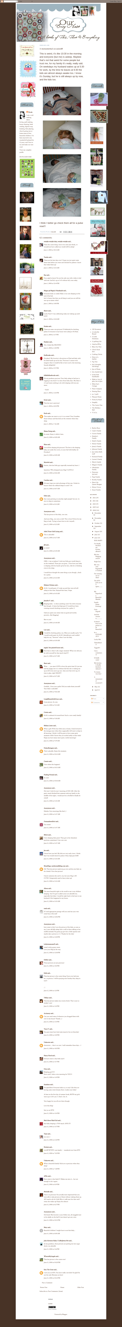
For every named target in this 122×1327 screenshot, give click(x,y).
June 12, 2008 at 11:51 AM (52, 859)
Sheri (45, 663)
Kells (45, 973)
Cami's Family (96, 431)
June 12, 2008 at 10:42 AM (52, 754)
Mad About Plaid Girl (50, 1120)
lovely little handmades (95, 376)
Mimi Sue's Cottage (95, 385)
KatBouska (47, 355)
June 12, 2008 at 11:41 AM (52, 801)
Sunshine (47, 1084)
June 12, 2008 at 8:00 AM (52, 437)
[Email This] (64, 232)
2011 (94, 501)
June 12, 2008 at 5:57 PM (51, 1127)
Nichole (46, 1147)
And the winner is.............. (98, 617)
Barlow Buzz (96, 428)
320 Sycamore (96, 329)
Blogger (64, 1314)
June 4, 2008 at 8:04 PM (51, 406)
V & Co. (94, 413)
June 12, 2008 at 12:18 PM (52, 937)
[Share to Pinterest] (71, 232)
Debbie (46, 960)
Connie (46, 761)
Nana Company (97, 389)
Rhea (45, 444)
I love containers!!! (98, 653)
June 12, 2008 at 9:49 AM (52, 741)
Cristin (46, 712)
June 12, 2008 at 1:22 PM (51, 1006)
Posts (94, 699)
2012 (94, 498)
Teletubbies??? (98, 644)
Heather (46, 342)
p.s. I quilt (95, 394)
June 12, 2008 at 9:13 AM (51, 705)
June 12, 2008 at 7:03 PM (52, 1153)
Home (62, 1287)
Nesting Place (96, 391)
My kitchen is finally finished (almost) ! (97, 666)
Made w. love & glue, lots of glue (97, 380)
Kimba (46, 326)
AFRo (46, 1176)
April (96, 690)
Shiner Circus (96, 487)
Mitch (46, 835)
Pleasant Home (96, 397)
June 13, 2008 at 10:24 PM (52, 1278)
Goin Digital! (97, 610)
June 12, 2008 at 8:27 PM (51, 1205)
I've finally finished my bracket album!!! (97, 547)
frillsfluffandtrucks (50, 375)
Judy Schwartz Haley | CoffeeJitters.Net (56, 1241)
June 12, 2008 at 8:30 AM (52, 551)
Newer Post (43, 1287)
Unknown (47, 1042)
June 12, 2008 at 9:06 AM (52, 692)
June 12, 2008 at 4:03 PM (52, 1048)
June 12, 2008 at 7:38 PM (51, 1169)
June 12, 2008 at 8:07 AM (52, 489)
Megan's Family (97, 465)
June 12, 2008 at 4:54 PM (51, 1113)
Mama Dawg (48, 431)
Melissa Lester (48, 726)
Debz (45, 496)
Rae (45, 275)
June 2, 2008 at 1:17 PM (51, 335)
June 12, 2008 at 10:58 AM (52, 781)
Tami (45, 1134)
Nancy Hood (48, 1056)
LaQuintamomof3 (49, 944)
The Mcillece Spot (96, 409)
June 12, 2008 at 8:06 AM (52, 473)
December (98, 513)
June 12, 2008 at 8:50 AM (52, 640)
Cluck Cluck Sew (96, 351)
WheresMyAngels (49, 1256)
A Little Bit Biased (95, 333)
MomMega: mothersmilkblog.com (54, 866)
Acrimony (47, 1013)
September (98, 526)
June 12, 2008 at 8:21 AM (51, 524)
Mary (45, 1227)
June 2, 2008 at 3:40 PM (51, 348)
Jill (45, 545)
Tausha (46, 257)
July (96, 535)
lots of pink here (97, 372)
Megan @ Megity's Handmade (53, 291)
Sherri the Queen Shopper (97, 483)
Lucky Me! (97, 639)
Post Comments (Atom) (55, 1291)
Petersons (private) (95, 473)
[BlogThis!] (66, 232)
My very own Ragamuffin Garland (98, 568)
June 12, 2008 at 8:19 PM (51, 1184)
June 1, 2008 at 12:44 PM (51, 283)
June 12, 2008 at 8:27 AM (52, 538)
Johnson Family (97, 449)
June (96, 538)
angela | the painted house (52, 648)
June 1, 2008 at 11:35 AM (51, 268)
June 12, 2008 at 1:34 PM (51, 1022)
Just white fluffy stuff (97, 453)
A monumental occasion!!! (98, 680)
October (97, 523)
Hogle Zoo (97, 562)
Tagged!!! (97, 648)
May (96, 687)
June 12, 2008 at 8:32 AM (52, 578)
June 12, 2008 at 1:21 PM (51, 991)
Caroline (46, 480)
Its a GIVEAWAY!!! (98, 634)
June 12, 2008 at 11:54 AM (52, 881)
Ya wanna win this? (97, 673)
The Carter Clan (97, 405)
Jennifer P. (47, 601)
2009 (94, 507)
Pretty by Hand (97, 400)
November (98, 518)
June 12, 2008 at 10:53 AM (52, 767)
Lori (45, 630)
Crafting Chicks (97, 354)
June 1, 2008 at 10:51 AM (51, 250)
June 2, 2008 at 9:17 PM (51, 368)
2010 (94, 504)
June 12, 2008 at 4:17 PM (51, 1062)
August (97, 531)
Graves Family (96, 434)
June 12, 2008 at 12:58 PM (52, 953)
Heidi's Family (96, 441)
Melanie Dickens (49, 585)
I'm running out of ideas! (98, 576)
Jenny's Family (96, 446)
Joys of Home (96, 369)
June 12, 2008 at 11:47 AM (52, 814)
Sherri (46, 311)
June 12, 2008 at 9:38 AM (52, 718)
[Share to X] (68, 232)
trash (45, 908)
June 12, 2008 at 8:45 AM (52, 593)
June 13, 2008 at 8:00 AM (52, 1233)
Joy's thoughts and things (96, 365)
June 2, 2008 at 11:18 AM (51, 319)
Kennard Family (97, 457)
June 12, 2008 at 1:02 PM (51, 966)
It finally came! (96, 659)
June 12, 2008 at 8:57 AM (52, 656)
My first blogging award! (97, 557)
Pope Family (96, 477)
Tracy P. (46, 1029)
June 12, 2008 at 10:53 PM (52, 1220)
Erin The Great (48, 1270)
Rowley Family (97, 480)
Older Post (80, 1287)
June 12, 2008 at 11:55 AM (52, 901)
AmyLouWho (96, 344)
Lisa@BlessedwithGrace (51, 699)
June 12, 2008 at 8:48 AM (52, 623)
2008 (94, 510)
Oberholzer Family (95, 469)
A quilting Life (96, 341)
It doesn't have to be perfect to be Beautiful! (98, 625)
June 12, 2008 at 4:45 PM (51, 1077)
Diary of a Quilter (95, 358)
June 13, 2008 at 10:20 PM (52, 1262)
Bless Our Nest (96, 347)
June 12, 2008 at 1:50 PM (51, 1035)
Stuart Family (96, 490)
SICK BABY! (98, 540)
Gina (45, 1069)
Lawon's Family (97, 459)
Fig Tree (94, 362)
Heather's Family (95, 437)
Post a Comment (47, 1283)
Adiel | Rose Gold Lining (51, 531)
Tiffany (46, 998)
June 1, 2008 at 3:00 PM (51, 303)
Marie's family (96, 462)
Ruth (45, 413)
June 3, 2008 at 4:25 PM (51, 393)
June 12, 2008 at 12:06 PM (52, 917)
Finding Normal (49, 775)
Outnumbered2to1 (49, 821)
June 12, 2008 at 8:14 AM (51, 504)
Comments (96, 702)
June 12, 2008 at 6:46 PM (51, 1140)
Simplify (94, 402)
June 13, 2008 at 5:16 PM (51, 1249)
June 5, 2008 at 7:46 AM (51, 424)
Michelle (46, 1192)
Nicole (30, 112)
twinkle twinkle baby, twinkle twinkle (56, 241)
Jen (45, 850)
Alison (46, 888)
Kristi (46, 400)
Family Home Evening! (97, 604)
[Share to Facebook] (69, 232)
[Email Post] (60, 232)
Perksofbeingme (49, 748)
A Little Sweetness (95, 338)
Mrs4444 (46, 462)
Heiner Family (96, 444)
